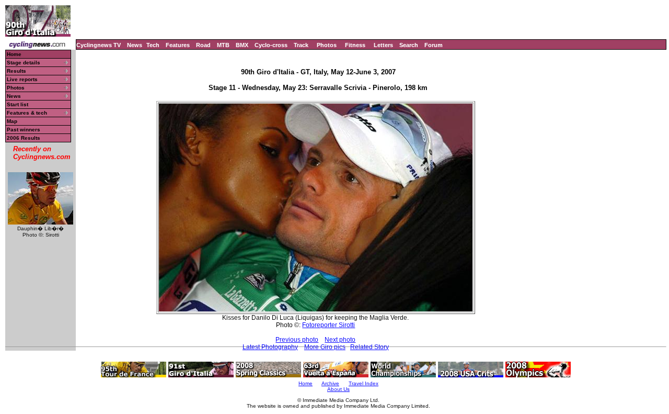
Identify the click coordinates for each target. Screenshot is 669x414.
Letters (383, 45)
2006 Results (23, 138)
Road (203, 45)
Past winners (23, 129)
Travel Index (363, 383)
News (134, 45)
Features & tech (27, 113)
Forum (433, 45)
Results (16, 71)
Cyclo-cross (271, 45)
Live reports (22, 79)
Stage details (23, 62)
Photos (327, 45)
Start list (17, 104)
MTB (223, 45)
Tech (152, 45)
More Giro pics (324, 347)
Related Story (369, 347)
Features (178, 45)
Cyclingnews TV (98, 45)
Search (408, 45)
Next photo (340, 339)
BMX (242, 45)
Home (14, 54)
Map (12, 121)
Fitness (355, 45)
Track (301, 45)
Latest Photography (270, 347)
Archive (330, 383)
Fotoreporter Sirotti (328, 325)
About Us (338, 389)
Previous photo (296, 339)
